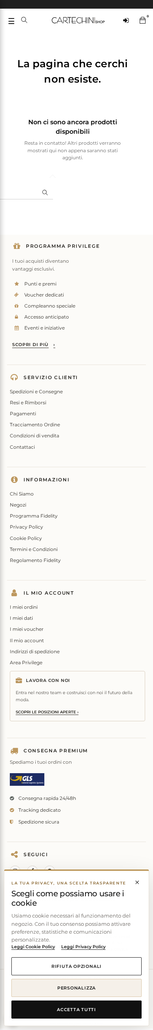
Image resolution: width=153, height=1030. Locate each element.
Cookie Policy (26, 538)
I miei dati (21, 618)
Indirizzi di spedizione (35, 651)
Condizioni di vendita (34, 436)
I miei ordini (24, 607)
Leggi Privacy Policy (83, 946)
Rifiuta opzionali (76, 966)
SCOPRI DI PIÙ (33, 344)
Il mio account (27, 640)
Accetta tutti (76, 1009)
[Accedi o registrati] (126, 20)
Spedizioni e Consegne (36, 391)
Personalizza (76, 988)
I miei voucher (27, 629)
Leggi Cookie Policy (33, 946)
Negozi (18, 505)
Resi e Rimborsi (28, 402)
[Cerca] (24, 20)
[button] (142, 20)
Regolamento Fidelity (35, 560)
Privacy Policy (26, 527)
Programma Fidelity (34, 516)
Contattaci (22, 447)
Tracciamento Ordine (35, 424)
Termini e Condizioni (34, 549)
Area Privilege (26, 662)
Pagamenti (23, 413)
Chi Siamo (22, 494)
